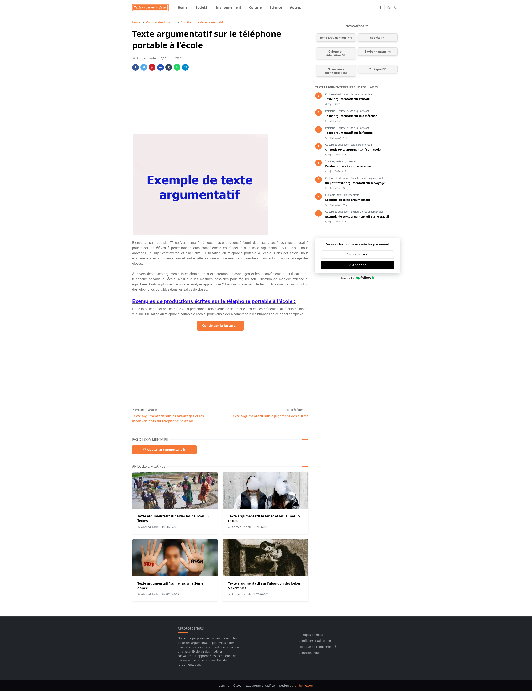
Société (341, 111)
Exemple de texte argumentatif (347, 200)
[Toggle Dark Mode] (388, 7)
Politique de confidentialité (317, 647)
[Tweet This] (143, 67)
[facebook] (380, 7)
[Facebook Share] (135, 67)
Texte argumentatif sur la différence (351, 116)
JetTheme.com (304, 685)
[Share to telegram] (185, 67)
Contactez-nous (309, 653)
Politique (330, 111)
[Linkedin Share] (160, 67)
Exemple (330, 195)
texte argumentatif (362, 94)
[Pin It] (152, 67)
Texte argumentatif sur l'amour (347, 99)
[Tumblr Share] (168, 67)
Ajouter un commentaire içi (166, 450)
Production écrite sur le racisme (348, 166)
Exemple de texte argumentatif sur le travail (357, 216)
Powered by (347, 278)
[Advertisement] (220, 105)
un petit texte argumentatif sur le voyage (355, 183)
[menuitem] (182, 7)
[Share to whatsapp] (177, 67)
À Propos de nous (311, 635)
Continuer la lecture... (220, 325)
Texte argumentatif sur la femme (349, 133)
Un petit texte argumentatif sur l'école (353, 149)
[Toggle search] (396, 7)
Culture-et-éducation (337, 94)
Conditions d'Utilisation (315, 641)
